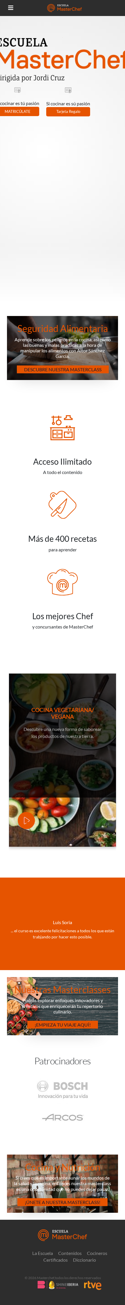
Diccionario (84, 1260)
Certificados (55, 1260)
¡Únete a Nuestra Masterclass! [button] (62, 1202)
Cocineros (97, 1253)
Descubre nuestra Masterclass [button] (62, 369)
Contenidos (70, 1253)
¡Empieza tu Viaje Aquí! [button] (63, 1024)
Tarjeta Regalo (68, 111)
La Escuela (42, 1253)
